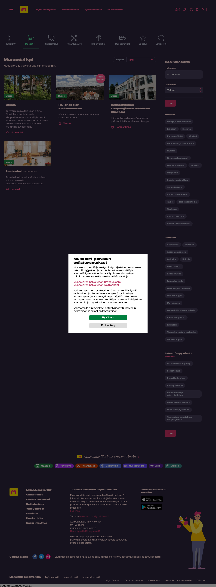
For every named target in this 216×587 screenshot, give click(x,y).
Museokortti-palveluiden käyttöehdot (96, 284)
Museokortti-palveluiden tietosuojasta (97, 281)
